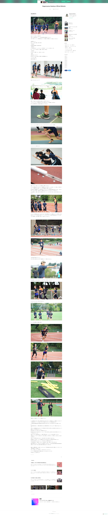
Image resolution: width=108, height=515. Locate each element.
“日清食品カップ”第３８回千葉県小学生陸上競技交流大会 (38, 462)
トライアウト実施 (33, 470)
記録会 (74, 50)
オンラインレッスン (73, 46)
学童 (70, 47)
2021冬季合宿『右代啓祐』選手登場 (35, 477)
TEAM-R (66, 47)
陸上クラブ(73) (32, 454)
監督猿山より (67, 46)
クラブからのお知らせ (68, 50)
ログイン (68, 1)
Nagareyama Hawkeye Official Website (54, 6)
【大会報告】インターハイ (72, 30)
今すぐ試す (63, 1)
